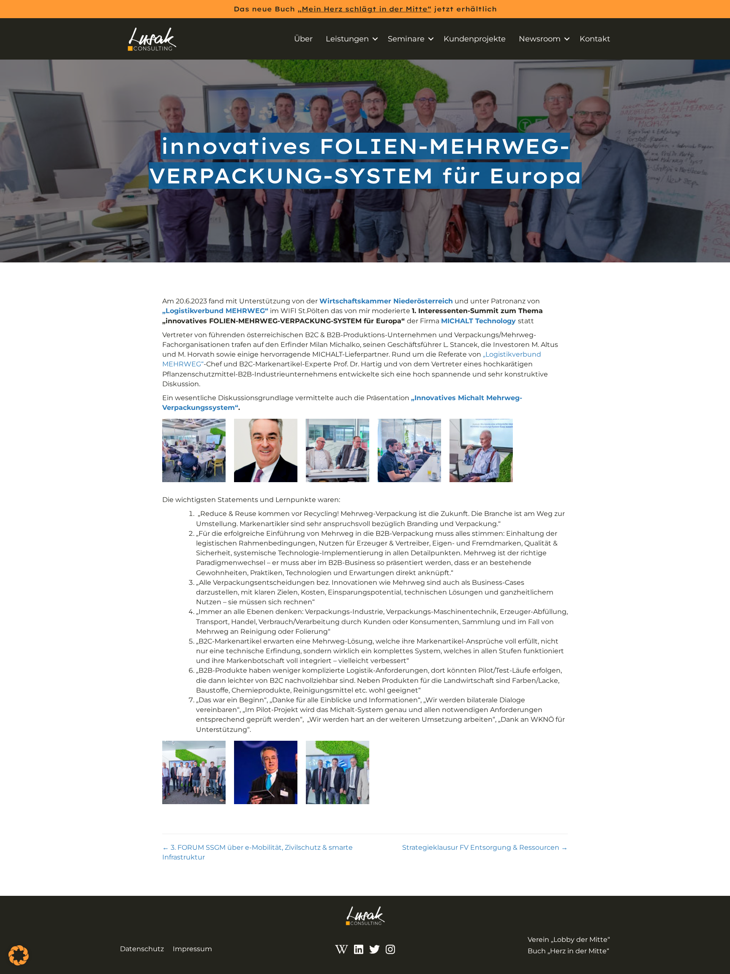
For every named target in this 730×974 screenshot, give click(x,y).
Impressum (192, 949)
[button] (375, 39)
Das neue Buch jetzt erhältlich (365, 9)
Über (303, 39)
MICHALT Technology (478, 321)
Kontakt (595, 39)
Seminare (406, 39)
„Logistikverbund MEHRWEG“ (215, 311)
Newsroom (540, 39)
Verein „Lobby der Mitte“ (569, 940)
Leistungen (347, 39)
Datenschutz (142, 949)
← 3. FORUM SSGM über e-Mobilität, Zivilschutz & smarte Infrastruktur (257, 852)
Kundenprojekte (475, 39)
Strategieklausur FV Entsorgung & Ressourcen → (485, 847)
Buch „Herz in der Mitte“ (568, 951)
